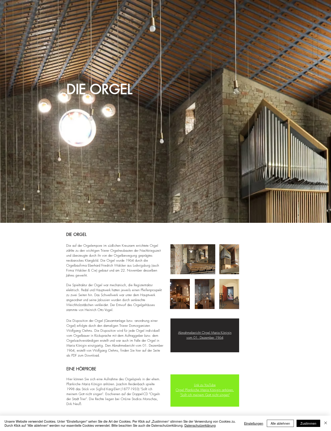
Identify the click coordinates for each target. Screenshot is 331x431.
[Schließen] (325, 423)
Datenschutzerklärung (200, 425)
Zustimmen (308, 423)
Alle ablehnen (280, 423)
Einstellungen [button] (253, 423)
